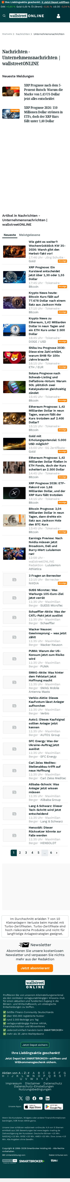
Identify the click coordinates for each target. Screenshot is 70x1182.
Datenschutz (52, 1083)
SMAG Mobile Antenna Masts (44, 689)
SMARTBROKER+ (53, 1030)
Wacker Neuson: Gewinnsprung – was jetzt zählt (47, 633)
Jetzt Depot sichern (35, 1044)
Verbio (44, 713)
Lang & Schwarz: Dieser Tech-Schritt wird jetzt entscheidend (45, 810)
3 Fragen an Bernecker (45, 575)
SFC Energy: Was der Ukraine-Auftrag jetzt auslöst (44, 745)
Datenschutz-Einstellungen (34, 1086)
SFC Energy (48, 756)
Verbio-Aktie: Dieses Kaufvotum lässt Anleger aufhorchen (46, 701)
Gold (32, 261)
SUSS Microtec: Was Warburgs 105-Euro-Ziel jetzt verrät (46, 594)
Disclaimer (32, 1083)
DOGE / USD (37, 341)
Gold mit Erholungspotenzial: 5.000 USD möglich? (47, 440)
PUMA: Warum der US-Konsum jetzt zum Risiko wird (46, 654)
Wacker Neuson (51, 645)
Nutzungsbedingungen (35, 1089)
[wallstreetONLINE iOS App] (33, 1108)
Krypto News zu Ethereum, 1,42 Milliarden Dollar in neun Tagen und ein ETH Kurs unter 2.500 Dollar (47, 326)
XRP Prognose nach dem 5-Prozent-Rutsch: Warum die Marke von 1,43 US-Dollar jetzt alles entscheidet (43, 92)
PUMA (44, 666)
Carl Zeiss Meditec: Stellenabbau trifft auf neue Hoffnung (45, 766)
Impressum (14, 1083)
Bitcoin (33, 286)
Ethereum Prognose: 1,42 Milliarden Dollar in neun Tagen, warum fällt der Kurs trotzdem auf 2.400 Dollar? (47, 414)
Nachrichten (23, 34)
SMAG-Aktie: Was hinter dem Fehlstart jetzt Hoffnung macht (46, 676)
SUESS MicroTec (51, 605)
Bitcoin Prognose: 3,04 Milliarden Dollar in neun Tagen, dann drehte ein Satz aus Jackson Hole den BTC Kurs (46, 516)
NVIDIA (34, 583)
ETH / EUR (36, 367)
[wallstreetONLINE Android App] (53, 1108)
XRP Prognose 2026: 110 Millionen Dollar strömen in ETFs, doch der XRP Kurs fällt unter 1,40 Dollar (43, 114)
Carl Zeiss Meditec (53, 778)
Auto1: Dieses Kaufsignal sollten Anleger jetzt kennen (47, 723)
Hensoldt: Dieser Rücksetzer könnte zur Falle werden (45, 831)
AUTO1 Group (50, 735)
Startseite (7, 34)
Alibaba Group (50, 800)
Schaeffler (47, 623)
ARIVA (27, 1121)
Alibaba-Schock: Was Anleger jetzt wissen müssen (44, 788)
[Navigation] (4, 16)
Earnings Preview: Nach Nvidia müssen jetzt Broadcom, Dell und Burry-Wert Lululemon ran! (45, 546)
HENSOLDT (48, 843)
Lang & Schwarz (51, 821)
